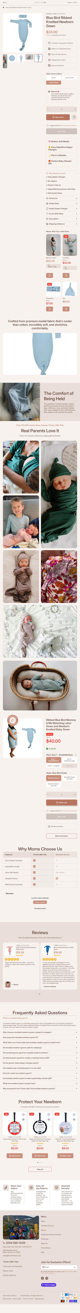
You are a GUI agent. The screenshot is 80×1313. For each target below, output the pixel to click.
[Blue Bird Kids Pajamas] (70, 245)
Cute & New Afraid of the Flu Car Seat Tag (14, 1140)
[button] (75, 2)
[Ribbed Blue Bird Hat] (70, 289)
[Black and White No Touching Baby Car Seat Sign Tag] (40, 1123)
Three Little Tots (58, 14)
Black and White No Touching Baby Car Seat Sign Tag (40, 1140)
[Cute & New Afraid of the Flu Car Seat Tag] (14, 1123)
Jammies (66, 258)
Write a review (40, 902)
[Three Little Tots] (40, 2)
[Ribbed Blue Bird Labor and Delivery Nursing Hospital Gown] (53, 245)
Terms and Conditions (47, 1273)
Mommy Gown (51, 258)
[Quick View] (23, 1120)
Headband (49, 298)
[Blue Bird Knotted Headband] (53, 289)
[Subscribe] (74, 1267)
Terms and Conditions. (69, 125)
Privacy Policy (69, 1271)
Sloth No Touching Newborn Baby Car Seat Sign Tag (65, 1140)
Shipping (48, 35)
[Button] (76, 755)
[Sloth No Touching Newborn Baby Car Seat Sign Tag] (65, 1123)
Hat (64, 298)
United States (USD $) (9, 1295)
